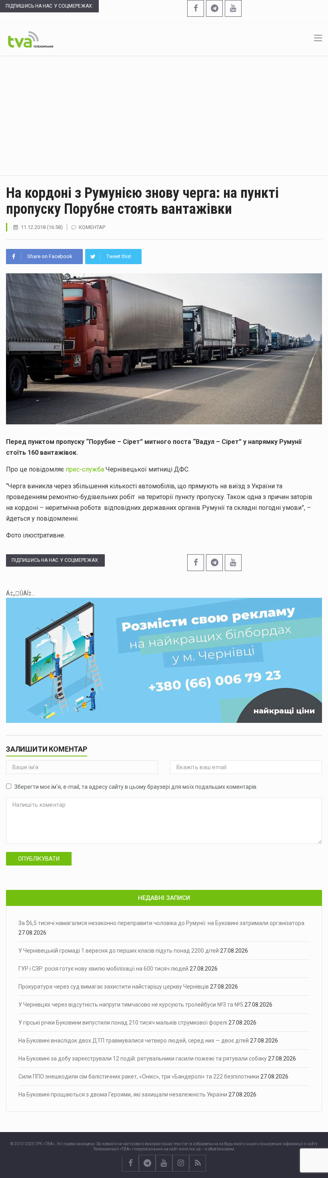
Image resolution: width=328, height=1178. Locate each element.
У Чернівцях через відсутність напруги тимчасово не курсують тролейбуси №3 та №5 (130, 1004)
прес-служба (85, 469)
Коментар (92, 227)
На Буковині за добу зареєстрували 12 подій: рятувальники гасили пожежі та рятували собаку (142, 1058)
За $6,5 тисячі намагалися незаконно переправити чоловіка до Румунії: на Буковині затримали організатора (161, 923)
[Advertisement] (164, 115)
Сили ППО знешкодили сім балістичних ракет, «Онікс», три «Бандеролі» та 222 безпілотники (138, 1076)
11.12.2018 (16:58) (42, 227)
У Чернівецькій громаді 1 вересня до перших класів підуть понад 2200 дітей (118, 950)
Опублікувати (39, 859)
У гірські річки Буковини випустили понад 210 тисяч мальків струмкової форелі (122, 1022)
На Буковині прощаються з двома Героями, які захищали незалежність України (122, 1094)
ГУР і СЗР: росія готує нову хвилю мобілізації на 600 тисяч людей (103, 968)
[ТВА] (30, 39)
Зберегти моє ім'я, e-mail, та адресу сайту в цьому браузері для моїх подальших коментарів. (136, 787)
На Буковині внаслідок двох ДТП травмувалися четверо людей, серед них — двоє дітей (133, 1040)
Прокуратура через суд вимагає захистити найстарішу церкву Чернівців (113, 986)
